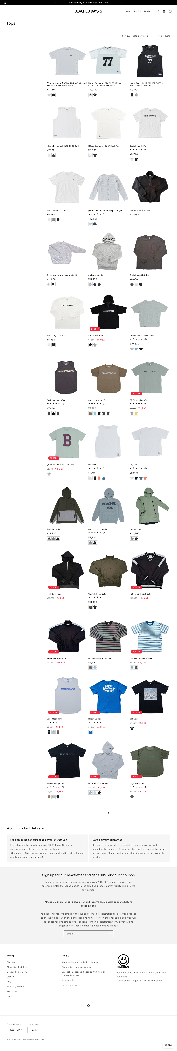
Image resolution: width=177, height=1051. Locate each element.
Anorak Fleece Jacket (140, 210)
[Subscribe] (110, 933)
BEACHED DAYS (20, 1040)
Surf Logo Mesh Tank (57, 400)
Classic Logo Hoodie (97, 529)
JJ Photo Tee (136, 719)
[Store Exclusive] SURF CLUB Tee (104, 146)
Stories (10, 976)
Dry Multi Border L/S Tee (99, 658)
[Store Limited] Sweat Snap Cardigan (105, 210)
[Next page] (116, 813)
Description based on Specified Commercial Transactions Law (83, 973)
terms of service (70, 985)
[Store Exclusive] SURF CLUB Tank (63, 146)
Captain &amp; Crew (17, 972)
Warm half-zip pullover (98, 594)
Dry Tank (92, 465)
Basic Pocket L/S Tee (139, 275)
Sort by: (126, 36)
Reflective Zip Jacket (57, 658)
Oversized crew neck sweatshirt (62, 275)
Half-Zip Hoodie (54, 594)
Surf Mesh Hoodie (96, 335)
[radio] (49, 95)
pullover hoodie (95, 275)
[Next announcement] (121, 2)
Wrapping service (15, 986)
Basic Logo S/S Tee (139, 146)
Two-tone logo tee (55, 783)
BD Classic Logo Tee (139, 400)
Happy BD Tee (94, 719)
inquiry (10, 996)
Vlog (9, 981)
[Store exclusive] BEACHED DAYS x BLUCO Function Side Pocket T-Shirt (67, 84)
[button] (6, 11)
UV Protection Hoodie (98, 783)
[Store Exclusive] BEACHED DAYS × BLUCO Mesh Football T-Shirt (104, 84)
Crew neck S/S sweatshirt (142, 335)
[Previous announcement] (56, 2)
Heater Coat (135, 529)
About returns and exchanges (76, 967)
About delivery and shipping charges (80, 962)
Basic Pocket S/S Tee (57, 210)
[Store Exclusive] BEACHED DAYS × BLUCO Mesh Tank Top (146, 84)
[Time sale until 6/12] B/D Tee (60, 465)
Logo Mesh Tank (54, 719)
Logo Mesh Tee (137, 783)
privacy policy (69, 980)
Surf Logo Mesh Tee (97, 400)
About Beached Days (17, 967)
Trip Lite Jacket (54, 529)
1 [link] (101, 813)
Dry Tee (133, 465)
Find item (11, 962)
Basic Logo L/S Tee (56, 335)
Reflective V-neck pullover (142, 594)
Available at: (13, 991)
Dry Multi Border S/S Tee (141, 658)
